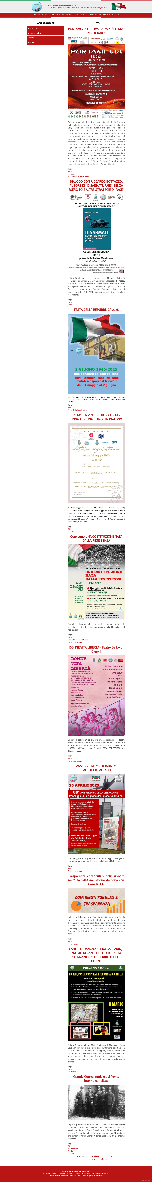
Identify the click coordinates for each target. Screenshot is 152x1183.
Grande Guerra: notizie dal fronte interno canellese (96, 1079)
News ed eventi (82, 15)
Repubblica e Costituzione (78, 176)
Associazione (43, 15)
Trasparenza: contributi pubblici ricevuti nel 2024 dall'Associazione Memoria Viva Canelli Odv (96, 880)
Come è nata (33, 28)
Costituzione (108, 15)
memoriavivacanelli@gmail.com (96, 8)
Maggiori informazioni (95, 1176)
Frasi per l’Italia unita (66, 15)
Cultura (71, 174)
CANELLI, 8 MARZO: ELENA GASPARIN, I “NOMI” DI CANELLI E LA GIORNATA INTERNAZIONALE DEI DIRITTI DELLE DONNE (96, 955)
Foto (118, 15)
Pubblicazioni (95, 15)
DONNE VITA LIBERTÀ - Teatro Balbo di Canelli (96, 649)
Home (34, 15)
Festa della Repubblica (77, 410)
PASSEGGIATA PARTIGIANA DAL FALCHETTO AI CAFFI (96, 768)
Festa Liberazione (75, 642)
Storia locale (73, 1072)
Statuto (31, 37)
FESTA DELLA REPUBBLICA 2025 (96, 310)
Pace (70, 305)
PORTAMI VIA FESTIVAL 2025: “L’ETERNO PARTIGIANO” (96, 31)
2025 (70, 171)
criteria (148, 1181)
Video (53, 15)
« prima (80, 1156)
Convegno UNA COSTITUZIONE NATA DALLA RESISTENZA (96, 538)
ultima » (104, 1159)
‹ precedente (94, 1156)
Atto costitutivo (34, 33)
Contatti (31, 42)
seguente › (92, 1159)
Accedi (106, 1173)
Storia (70, 1151)
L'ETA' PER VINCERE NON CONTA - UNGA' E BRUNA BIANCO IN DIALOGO (96, 417)
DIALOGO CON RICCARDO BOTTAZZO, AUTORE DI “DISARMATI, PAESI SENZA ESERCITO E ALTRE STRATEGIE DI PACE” (96, 185)
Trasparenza (73, 944)
